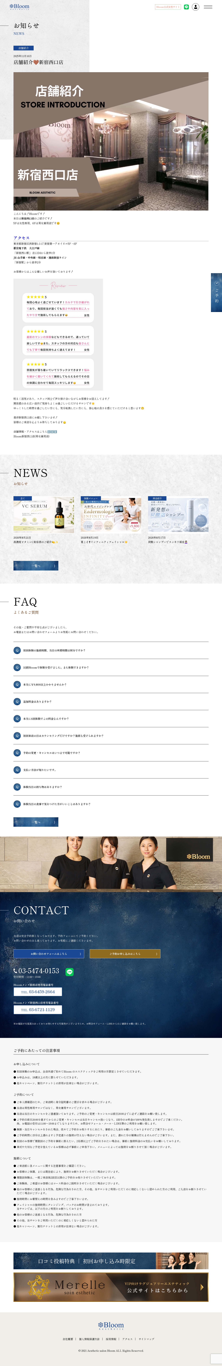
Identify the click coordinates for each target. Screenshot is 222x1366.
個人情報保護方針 (89, 1339)
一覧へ (36, 566)
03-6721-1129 (38, 1009)
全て (22, 498)
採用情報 (111, 1339)
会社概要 (68, 1339)
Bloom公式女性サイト (168, 6)
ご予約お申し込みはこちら (125, 954)
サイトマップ (146, 1339)
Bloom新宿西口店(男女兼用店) (31, 436)
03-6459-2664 (38, 991)
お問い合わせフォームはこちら (49, 954)
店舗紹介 (23, 48)
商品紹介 (157, 498)
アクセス (127, 1339)
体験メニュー (91, 498)
